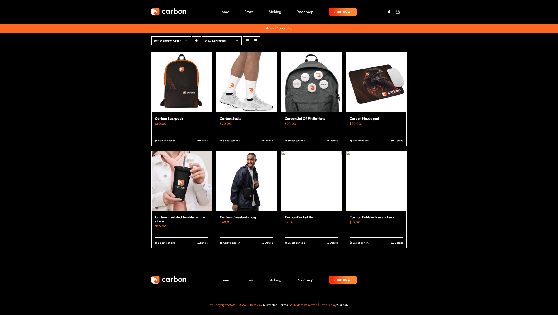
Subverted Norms (275, 305)
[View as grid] (247, 41)
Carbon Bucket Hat (300, 217)
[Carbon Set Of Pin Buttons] (311, 82)
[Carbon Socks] (246, 82)
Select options (231, 140)
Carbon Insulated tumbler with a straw (180, 219)
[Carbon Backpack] (182, 82)
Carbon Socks (230, 118)
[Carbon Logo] (168, 9)
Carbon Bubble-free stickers (372, 217)
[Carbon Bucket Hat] (311, 181)
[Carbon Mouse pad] (376, 82)
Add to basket (166, 140)
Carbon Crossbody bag (238, 217)
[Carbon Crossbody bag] (246, 181)
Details (204, 140)
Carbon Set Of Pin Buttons (305, 118)
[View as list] (256, 41)
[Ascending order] (196, 41)
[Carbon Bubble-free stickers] (376, 181)
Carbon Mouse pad (364, 118)
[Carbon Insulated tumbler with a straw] (182, 181)
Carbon (342, 305)
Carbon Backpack (169, 118)
